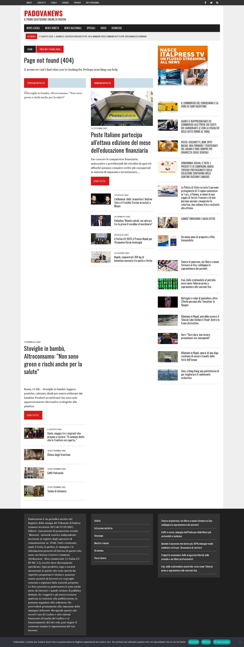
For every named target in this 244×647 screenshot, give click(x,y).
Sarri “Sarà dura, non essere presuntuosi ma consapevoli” (195, 336)
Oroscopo (98, 535)
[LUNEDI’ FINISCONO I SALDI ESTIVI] (168, 226)
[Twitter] (211, 2)
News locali (33, 28)
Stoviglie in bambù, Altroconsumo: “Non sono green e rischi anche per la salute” (53, 360)
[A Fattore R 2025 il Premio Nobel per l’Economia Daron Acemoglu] (101, 242)
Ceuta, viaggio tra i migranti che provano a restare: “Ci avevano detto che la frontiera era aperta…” (65, 436)
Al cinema (98, 550)
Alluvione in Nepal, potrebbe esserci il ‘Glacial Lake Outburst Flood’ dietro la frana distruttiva (200, 319)
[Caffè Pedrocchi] (34, 476)
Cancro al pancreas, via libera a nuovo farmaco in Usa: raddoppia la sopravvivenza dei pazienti (200, 265)
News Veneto (52, 28)
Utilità (97, 520)
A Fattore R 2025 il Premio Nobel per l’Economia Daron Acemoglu (133, 240)
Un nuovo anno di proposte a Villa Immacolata (198, 238)
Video (103, 28)
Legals (54, 2)
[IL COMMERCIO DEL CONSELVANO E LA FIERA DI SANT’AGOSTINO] (168, 110)
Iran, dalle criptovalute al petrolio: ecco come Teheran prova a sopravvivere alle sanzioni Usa (198, 283)
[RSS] (217, 2)
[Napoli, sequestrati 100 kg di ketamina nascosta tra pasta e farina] (101, 260)
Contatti (41, 2)
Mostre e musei (101, 543)
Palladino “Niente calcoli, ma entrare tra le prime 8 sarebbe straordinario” (133, 222)
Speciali (91, 28)
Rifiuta (206, 642)
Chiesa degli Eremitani (58, 455)
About (29, 2)
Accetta (194, 642)
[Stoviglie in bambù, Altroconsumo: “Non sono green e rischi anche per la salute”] (55, 337)
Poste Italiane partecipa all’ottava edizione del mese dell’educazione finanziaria (121, 142)
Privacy (77, 2)
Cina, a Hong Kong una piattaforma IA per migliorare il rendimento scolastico (200, 374)
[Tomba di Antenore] (34, 494)
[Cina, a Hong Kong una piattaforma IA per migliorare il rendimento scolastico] (168, 378)
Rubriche (117, 28)
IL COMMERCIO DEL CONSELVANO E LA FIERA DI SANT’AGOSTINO (199, 104)
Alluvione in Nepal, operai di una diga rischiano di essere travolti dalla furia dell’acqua (199, 356)
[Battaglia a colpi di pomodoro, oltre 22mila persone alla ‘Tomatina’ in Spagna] (168, 305)
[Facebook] (205, 2)
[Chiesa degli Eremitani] (34, 458)
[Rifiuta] (240, 642)
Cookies (65, 2)
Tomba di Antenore (56, 491)
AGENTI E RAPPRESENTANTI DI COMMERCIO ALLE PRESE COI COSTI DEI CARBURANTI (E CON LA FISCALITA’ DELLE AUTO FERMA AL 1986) (200, 126)
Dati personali (92, 2)
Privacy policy (221, 642)
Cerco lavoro (100, 558)
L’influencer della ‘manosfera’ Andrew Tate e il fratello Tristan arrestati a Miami (133, 202)
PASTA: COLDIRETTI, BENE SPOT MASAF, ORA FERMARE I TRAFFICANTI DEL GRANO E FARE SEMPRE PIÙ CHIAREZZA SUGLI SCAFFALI (199, 147)
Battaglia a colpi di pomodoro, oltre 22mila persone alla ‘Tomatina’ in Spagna (199, 301)
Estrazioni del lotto (103, 528)
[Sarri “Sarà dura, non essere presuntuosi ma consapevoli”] (168, 342)
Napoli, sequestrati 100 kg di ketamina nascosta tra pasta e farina (133, 259)
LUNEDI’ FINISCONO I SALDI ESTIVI (198, 219)
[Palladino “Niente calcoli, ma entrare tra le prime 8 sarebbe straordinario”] (101, 224)
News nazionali (72, 28)
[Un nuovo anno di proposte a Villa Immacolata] (168, 244)
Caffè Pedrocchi (55, 473)
